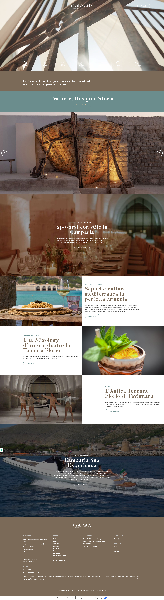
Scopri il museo (114, 411)
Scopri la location (82, 105)
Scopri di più (82, 247)
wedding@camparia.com (30, 559)
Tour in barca (82, 484)
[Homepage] (82, 6)
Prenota (144, 6)
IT (6, 6)
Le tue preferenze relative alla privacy (89, 598)
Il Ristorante (92, 316)
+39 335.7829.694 (28, 562)
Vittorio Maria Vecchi (100, 590)
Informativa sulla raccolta (65, 598)
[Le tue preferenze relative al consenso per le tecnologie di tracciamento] (1, 450)
